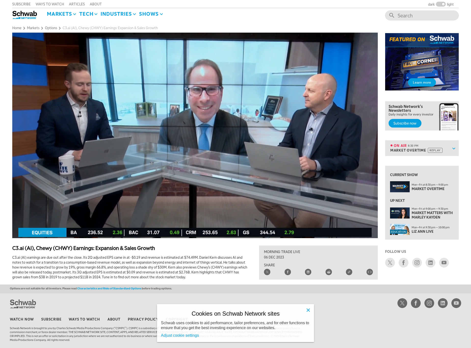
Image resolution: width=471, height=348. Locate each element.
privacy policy (143, 319)
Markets (59, 14)
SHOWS (149, 14)
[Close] (308, 310)
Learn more (422, 82)
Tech (86, 14)
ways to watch (50, 4)
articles (77, 4)
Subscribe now (405, 123)
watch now (22, 319)
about (96, 4)
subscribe (21, 4)
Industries (116, 14)
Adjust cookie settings (180, 335)
